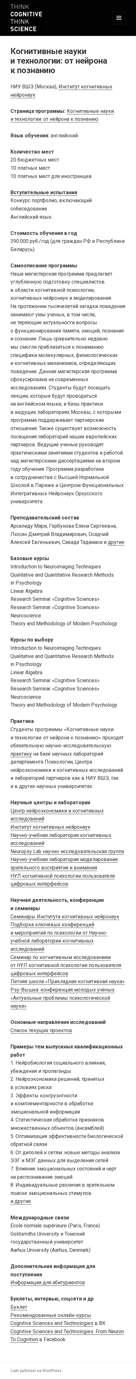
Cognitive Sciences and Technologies (51, 1323)
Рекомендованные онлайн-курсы (50, 1315)
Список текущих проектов (41, 1030)
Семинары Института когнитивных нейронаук (64, 917)
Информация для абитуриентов (47, 1283)
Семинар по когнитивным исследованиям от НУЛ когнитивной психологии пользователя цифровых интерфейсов (65, 965)
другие (116, 542)
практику (21, 754)
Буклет (18, 1307)
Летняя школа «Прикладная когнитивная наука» (67, 981)
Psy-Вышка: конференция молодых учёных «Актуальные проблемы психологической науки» (62, 998)
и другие (20, 1201)
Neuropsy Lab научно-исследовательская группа (67, 851)
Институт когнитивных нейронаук (50, 827)
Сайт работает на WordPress (36, 1371)
